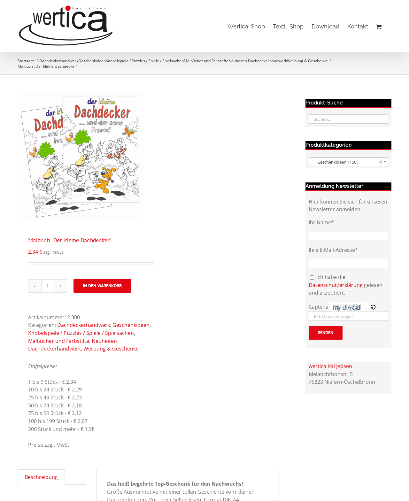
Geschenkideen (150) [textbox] (347, 162)
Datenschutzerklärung (336, 285)
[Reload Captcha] (372, 306)
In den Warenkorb (102, 286)
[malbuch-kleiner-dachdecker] (80, 156)
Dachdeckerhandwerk (83, 324)
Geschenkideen (131, 324)
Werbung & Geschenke (111, 348)
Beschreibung (41, 477)
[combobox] (348, 161)
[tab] (41, 477)
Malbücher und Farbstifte (58, 340)
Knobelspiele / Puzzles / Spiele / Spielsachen (81, 332)
